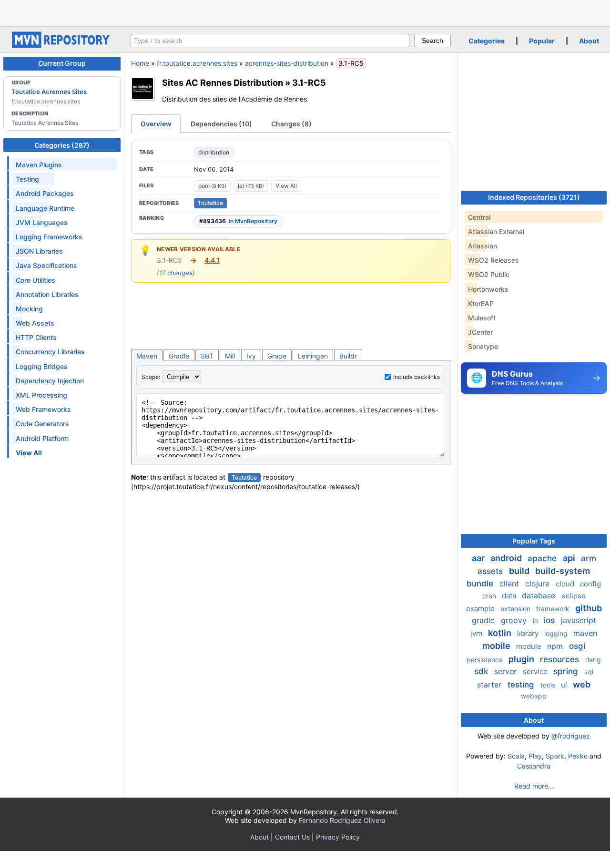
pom (212, 185)
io (536, 620)
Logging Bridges (42, 366)
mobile (497, 646)
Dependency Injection (50, 381)
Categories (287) (62, 145)
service (536, 671)
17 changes (176, 273)
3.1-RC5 (309, 82)
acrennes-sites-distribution (286, 63)
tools (548, 685)
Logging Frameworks (49, 237)
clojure (538, 583)
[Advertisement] (305, 12)
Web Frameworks (43, 409)
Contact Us (292, 837)
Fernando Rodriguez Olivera (342, 820)
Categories (486, 41)
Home (140, 63)
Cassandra (533, 766)
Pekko (578, 756)
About (589, 41)
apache (543, 558)
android (507, 558)
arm (588, 558)
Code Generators (42, 424)
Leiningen (313, 356)
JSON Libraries (39, 251)
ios (550, 620)
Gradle (179, 356)
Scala (516, 756)
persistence (486, 660)
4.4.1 (212, 260)
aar (479, 558)
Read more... (534, 786)
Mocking (29, 309)
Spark (555, 756)
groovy (515, 620)
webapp (534, 696)
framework (553, 609)
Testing (27, 179)
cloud (566, 583)
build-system (562, 571)
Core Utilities (35, 280)
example (481, 608)
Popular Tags (533, 541)
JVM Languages (42, 222)
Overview (156, 124)
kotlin (500, 633)
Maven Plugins (39, 165)
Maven (146, 356)
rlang (593, 660)
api (570, 558)
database (540, 595)
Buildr (348, 356)
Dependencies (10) (221, 124)
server (506, 671)
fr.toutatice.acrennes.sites (197, 63)
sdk (482, 671)
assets (491, 571)
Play (535, 756)
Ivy (251, 356)
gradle (484, 620)
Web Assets (35, 323)
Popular (542, 41)
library (528, 633)
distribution (213, 152)
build (520, 571)
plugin (522, 659)
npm (556, 646)
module (529, 646)
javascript (578, 620)
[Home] (62, 45)
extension (516, 609)
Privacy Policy (338, 837)
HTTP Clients (36, 337)
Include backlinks (416, 376)
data (510, 595)
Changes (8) (291, 124)
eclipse (573, 595)
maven (585, 633)
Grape (276, 356)
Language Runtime (45, 208)
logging (556, 633)
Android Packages (45, 193)
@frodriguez (570, 736)
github (588, 608)
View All (286, 185)
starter (490, 684)
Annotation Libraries (47, 294)
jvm (477, 633)
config (590, 583)
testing (522, 684)
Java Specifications (46, 265)
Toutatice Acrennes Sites (49, 91)
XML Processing (41, 395)
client (510, 583)
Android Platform (42, 438)
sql (588, 671)
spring (566, 671)
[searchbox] (270, 40)
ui (565, 684)
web (581, 684)
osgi (577, 646)
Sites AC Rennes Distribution (222, 82)
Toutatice (210, 202)
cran (490, 596)
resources (560, 659)
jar (251, 185)
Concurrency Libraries (50, 352)
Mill (230, 356)
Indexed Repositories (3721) (534, 197)
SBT (207, 356)
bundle (481, 583)
